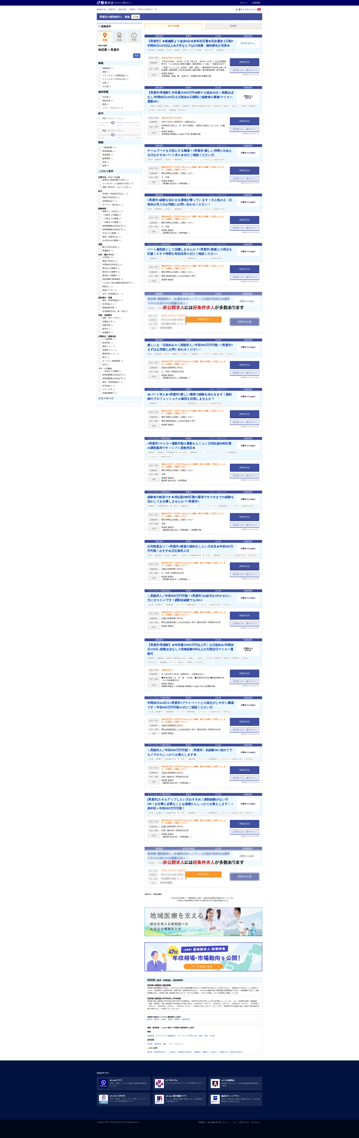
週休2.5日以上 (110, 261)
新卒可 (106, 329)
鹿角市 (177, 1019)
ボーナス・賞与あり (112, 205)
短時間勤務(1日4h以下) (114, 226)
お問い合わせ (244, 1122)
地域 (104, 40)
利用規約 (202, 1122)
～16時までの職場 (111, 215)
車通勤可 (107, 251)
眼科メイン (108, 346)
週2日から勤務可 (111, 272)
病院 (105, 72)
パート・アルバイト (112, 108)
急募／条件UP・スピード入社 (116, 187)
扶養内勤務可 (109, 393)
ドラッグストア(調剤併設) (115, 75)
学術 (105, 162)
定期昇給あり (109, 201)
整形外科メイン (110, 353)
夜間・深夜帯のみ (111, 237)
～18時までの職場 (111, 222)
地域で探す (122, 9)
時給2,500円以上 (111, 197)
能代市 (149, 1019)
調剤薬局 (107, 68)
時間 (133, 40)
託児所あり (108, 304)
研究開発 (107, 155)
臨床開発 (107, 158)
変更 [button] (137, 55)
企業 (105, 83)
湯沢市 (170, 1019)
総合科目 (107, 343)
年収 (113, 118)
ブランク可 (108, 389)
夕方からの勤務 (110, 233)
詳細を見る (244, 62)
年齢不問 (107, 325)
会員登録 (256, 3)
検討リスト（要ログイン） (247, 70)
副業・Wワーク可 (111, 318)
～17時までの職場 (111, 218)
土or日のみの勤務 (111, 240)
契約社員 (107, 100)
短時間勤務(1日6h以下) (114, 229)
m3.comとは (255, 1122)
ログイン (244, 3)
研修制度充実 (109, 307)
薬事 (105, 166)
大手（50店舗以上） (112, 294)
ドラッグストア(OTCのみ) (115, 79)
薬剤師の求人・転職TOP (106, 9)
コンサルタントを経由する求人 (118, 183)
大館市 (163, 1019)
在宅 (105, 364)
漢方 (105, 357)
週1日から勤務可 (111, 268)
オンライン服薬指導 (112, 361)
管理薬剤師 (108, 151)
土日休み (107, 257)
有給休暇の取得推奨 (112, 279)
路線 (119, 40)
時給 (113, 130)
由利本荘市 (186, 1019)
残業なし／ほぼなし (112, 211)
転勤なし (107, 286)
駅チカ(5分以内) (110, 247)
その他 (106, 86)
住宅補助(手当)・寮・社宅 (115, 311)
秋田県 (132, 9)
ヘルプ (234, 1122)
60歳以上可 (108, 321)
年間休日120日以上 (112, 264)
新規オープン (109, 290)
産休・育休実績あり (112, 300)
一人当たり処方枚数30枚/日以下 (118, 283)
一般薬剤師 (109, 147)
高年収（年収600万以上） (115, 194)
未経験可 (107, 332)
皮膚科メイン (109, 350)
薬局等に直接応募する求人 (115, 180)
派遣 (105, 104)
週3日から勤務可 (111, 275)
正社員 (106, 97)
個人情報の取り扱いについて (218, 1122)
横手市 (156, 1019)
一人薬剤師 (108, 339)
